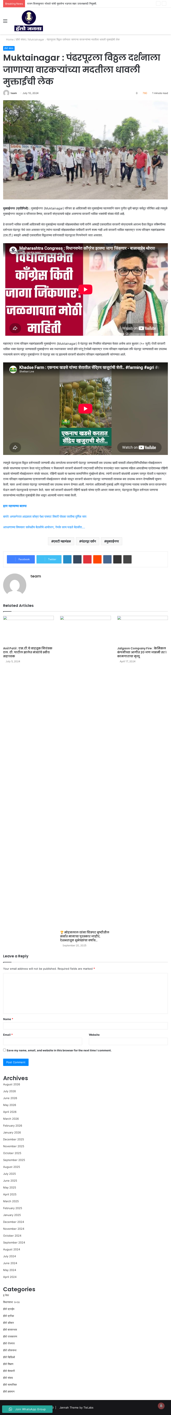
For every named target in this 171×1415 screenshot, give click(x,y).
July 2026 (9, 1091)
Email (8, 1034)
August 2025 (11, 1166)
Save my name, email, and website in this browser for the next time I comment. (59, 1050)
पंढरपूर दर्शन (88, 541)
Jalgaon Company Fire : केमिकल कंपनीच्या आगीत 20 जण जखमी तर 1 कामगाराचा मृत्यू (141, 652)
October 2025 (12, 1153)
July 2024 (9, 1256)
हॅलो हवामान (8, 1391)
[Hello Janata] (28, 20)
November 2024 (13, 1228)
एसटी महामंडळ (62, 541)
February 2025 (12, 1208)
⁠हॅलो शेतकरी (9, 1370)
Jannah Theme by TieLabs (76, 1407)
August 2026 (11, 1084)
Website (94, 1034)
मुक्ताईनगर (112, 541)
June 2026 (10, 1098)
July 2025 (9, 1173)
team (14, 93)
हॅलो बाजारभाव (10, 1329)
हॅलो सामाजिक (10, 1384)
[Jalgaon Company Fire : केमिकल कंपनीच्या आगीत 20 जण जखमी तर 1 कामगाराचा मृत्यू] (142, 630)
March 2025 (11, 1201)
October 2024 (12, 1235)
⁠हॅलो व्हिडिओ (9, 1357)
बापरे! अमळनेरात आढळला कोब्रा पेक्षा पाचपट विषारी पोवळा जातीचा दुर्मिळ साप (44, 516)
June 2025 (10, 1180)
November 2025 (13, 1146)
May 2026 (9, 1105)
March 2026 (11, 1118)
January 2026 (12, 1132)
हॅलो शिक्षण (8, 1364)
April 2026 (9, 1111)
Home (9, 39)
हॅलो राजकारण (10, 1336)
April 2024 (9, 1277)
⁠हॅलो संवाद (21, 39)
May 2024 (9, 1270)
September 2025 (14, 1160)
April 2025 (9, 1194)
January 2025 (12, 1215)
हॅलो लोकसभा (9, 1350)
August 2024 (11, 1249)
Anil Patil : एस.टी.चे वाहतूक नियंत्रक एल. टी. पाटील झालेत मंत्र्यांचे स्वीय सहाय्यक (27, 652)
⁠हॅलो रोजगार (9, 1343)
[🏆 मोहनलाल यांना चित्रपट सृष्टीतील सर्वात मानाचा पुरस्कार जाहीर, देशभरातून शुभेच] (85, 772)
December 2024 (13, 1221)
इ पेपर (6, 1295)
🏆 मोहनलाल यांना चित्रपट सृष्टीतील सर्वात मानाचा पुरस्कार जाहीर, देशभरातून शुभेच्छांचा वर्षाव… (84, 936)
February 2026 (12, 1125)
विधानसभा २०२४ (11, 1302)
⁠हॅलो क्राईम (8, 1309)
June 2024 (10, 1263)
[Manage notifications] (161, 1405)
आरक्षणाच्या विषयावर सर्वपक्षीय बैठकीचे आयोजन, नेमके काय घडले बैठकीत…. (44, 527)
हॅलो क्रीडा (8, 1315)
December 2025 (13, 1139)
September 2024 (14, 1242)
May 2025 (9, 1187)
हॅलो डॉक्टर (8, 1322)
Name (8, 1019)
